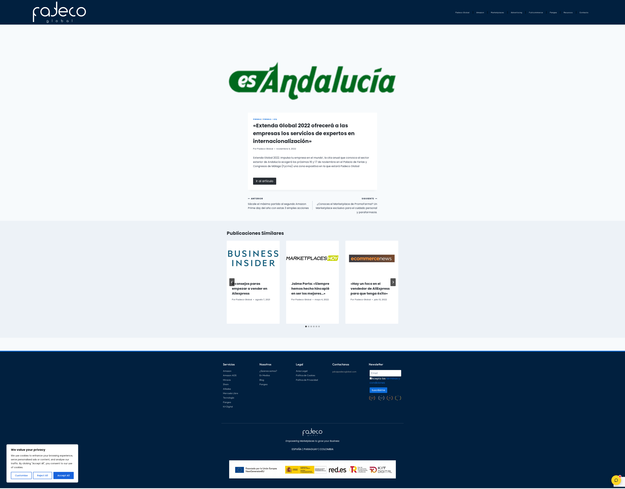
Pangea (553, 12)
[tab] (306, 326)
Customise (21, 475)
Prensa (257, 119)
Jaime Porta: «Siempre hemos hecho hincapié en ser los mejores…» (310, 288)
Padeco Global (462, 12)
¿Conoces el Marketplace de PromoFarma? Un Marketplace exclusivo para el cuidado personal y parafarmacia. (346, 205)
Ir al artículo (264, 181)
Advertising (516, 12)
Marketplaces (497, 12)
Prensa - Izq (270, 119)
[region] (42, 463)
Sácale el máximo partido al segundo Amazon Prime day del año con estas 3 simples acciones (278, 203)
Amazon (480, 12)
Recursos (568, 12)
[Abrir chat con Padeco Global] (616, 480)
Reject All (42, 475)
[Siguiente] (393, 282)
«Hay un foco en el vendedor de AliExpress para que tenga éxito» (370, 288)
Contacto (584, 12)
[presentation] (253, 258)
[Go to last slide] (232, 282)
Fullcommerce (536, 12)
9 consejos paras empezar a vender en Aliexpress (249, 288)
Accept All (63, 475)
